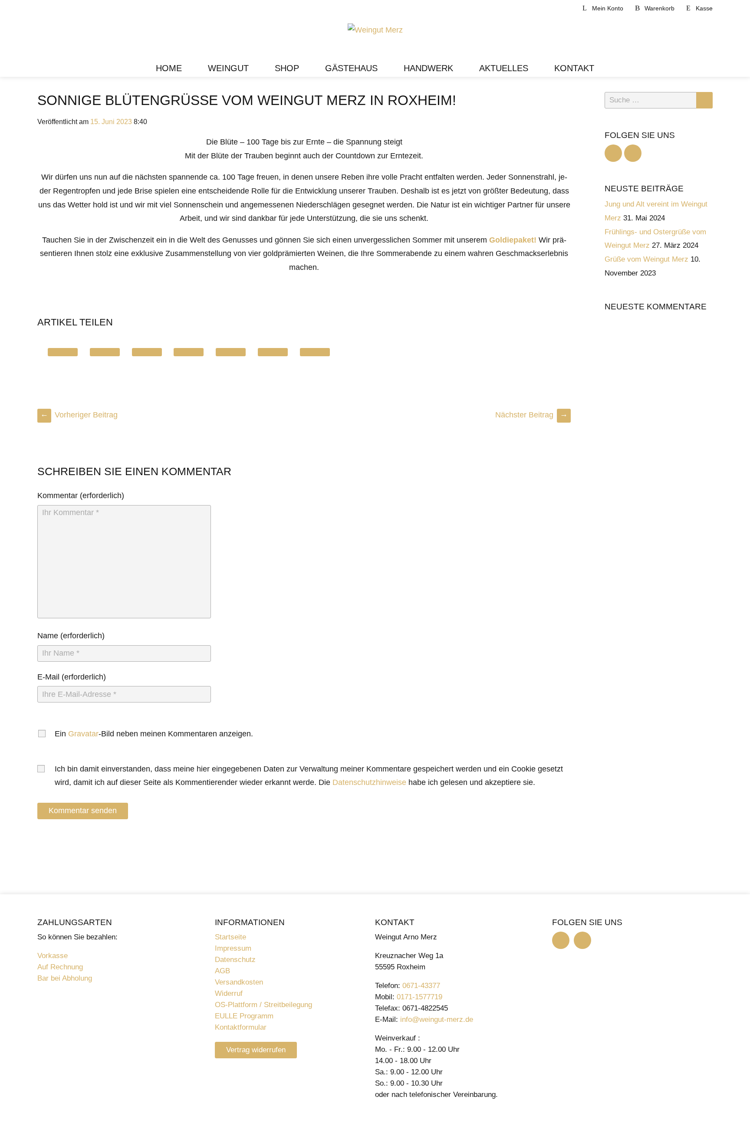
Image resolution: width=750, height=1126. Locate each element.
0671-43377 (421, 986)
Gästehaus (351, 68)
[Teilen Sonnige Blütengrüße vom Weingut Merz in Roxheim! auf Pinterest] (189, 352)
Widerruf (229, 993)
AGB (222, 971)
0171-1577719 (419, 997)
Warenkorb (659, 8)
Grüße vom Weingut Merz (646, 259)
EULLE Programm (244, 1016)
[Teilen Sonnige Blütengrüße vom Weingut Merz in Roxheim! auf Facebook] (105, 352)
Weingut (228, 68)
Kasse (704, 8)
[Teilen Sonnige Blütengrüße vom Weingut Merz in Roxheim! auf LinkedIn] (147, 352)
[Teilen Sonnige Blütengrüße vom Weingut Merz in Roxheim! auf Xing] (231, 352)
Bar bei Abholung (64, 978)
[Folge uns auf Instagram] (632, 153)
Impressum (233, 948)
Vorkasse (52, 956)
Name (47, 635)
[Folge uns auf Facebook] (613, 153)
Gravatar (83, 733)
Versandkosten (239, 982)
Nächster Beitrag (531, 414)
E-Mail (48, 677)
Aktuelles (503, 68)
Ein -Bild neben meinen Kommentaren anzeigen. (154, 733)
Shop (287, 68)
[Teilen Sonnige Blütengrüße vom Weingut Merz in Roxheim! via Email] (273, 352)
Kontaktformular (240, 1027)
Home (169, 68)
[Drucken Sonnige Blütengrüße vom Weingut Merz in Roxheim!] (315, 352)
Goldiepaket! (512, 240)
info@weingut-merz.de (436, 1019)
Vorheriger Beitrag (79, 414)
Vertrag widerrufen (256, 1050)
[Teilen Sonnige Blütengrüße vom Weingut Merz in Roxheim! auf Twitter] (63, 352)
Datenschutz (235, 959)
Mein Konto (607, 8)
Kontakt (574, 68)
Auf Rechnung (60, 967)
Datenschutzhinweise (369, 782)
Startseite (230, 937)
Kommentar (57, 495)
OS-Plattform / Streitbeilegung (263, 1005)
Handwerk (428, 68)
